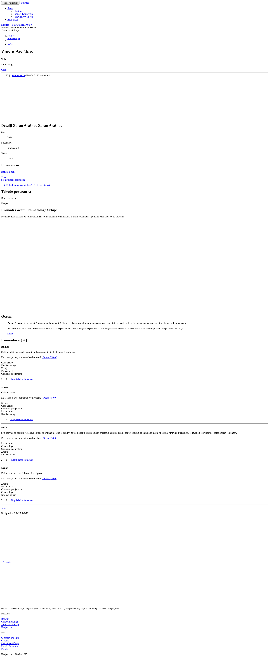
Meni (10, 8)
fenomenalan (18, 75)
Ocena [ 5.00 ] (50, 357)
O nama (5, 640)
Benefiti (5, 619)
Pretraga (18, 11)
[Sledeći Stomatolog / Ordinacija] (4, 507)
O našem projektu (10, 637)
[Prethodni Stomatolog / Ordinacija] (2, 507)
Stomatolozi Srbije (10, 624)
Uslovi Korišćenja (23, 14)
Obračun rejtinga (9, 621)
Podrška (5, 649)
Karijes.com (7, 627)
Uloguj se (12, 19)
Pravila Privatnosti (23, 16)
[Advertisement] (94, 98)
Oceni (4, 69)
